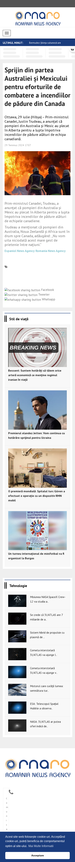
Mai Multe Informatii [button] (41, 846)
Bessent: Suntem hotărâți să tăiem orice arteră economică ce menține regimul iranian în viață (34, 375)
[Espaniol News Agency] (37, 767)
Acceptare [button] (37, 855)
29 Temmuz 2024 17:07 (18, 145)
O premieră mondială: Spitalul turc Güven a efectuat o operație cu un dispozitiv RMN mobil (36, 495)
